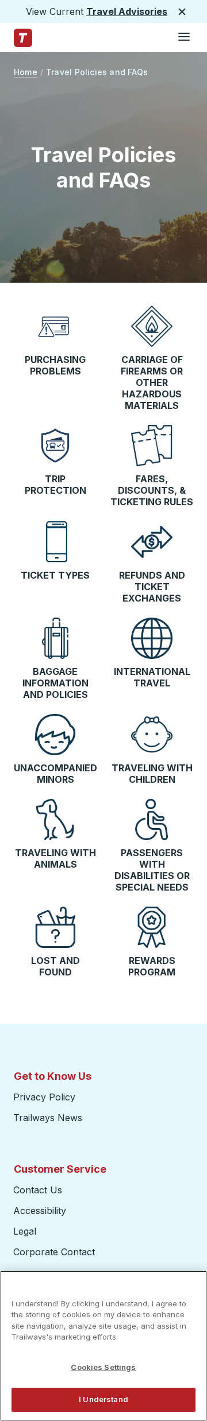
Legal (24, 1231)
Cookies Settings (103, 1367)
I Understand (103, 1399)
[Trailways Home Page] (23, 38)
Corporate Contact (54, 1252)
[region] (103, 1346)
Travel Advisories (126, 11)
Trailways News (47, 1117)
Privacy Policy (44, 1097)
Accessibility (39, 1210)
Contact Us (37, 1190)
